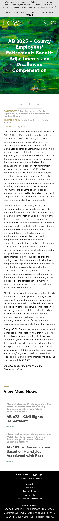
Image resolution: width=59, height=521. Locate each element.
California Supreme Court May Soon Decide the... (29, 512)
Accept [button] (29, 15)
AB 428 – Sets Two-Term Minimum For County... (29, 508)
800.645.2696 (23, 474)
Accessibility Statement (30, 498)
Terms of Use (29, 491)
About (29, 483)
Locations (29, 487)
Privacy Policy (30, 495)
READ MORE (10, 426)
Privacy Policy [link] (17, 12)
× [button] (56, 2)
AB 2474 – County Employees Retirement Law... (29, 516)
